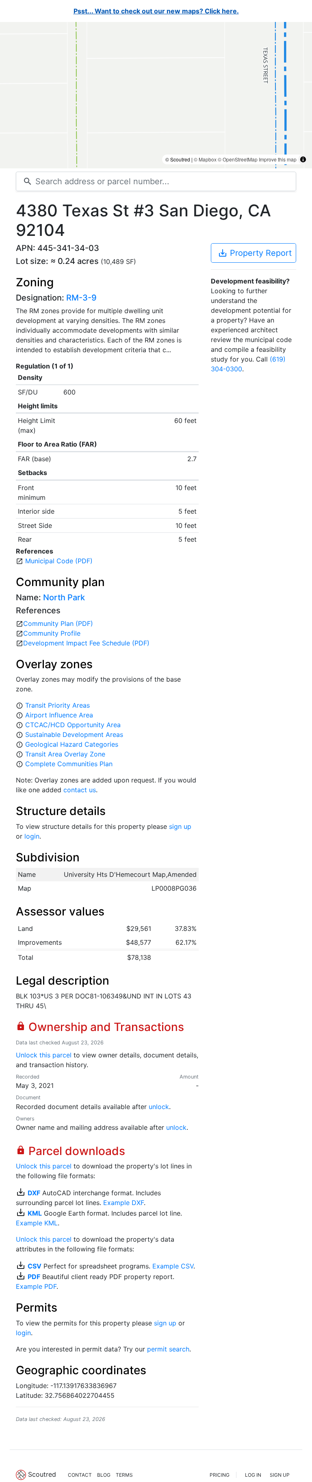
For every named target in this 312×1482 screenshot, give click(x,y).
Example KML (37, 1223)
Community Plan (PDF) (58, 623)
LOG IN (253, 1475)
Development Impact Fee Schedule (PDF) (86, 643)
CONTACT (80, 1475)
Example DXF (123, 1203)
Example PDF (36, 1286)
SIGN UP (280, 1475)
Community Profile (51, 633)
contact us (79, 790)
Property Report (255, 253)
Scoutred (42, 1474)
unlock (159, 1107)
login (31, 836)
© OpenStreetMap (238, 159)
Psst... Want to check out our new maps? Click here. (156, 11)
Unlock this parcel (44, 1055)
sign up (180, 826)
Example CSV (172, 1266)
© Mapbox (205, 159)
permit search (168, 1349)
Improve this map (278, 159)
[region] (156, 95)
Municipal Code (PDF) (59, 561)
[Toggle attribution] (303, 159)
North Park (64, 597)
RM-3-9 (81, 298)
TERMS (124, 1475)
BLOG (103, 1475)
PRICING (220, 1475)
